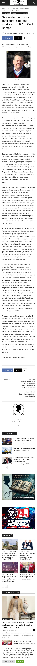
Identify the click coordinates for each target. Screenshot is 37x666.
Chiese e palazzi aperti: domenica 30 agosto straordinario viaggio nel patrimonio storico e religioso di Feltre (9, 555)
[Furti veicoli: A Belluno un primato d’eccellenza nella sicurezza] (7, 441)
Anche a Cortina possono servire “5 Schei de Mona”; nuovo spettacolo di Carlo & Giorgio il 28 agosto (27, 555)
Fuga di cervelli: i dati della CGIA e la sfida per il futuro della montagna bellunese (24, 459)
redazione (13, 33)
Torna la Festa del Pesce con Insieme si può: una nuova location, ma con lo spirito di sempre (24, 643)
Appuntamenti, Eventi (8, 549)
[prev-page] (3, 467)
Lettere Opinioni (15, 13)
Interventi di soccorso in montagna (24, 448)
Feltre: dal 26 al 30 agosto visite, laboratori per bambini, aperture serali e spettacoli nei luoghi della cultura (9, 578)
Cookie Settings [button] (8, 661)
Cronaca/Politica (11, 8)
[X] (18, 425)
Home (3, 8)
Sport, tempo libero (7, 619)
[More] (24, 38)
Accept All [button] (20, 661)
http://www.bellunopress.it (18, 421)
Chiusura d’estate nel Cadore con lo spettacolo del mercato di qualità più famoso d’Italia (18, 625)
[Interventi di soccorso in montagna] (7, 450)
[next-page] (6, 467)
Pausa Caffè (23, 572)
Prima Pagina (24, 13)
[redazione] (3, 33)
